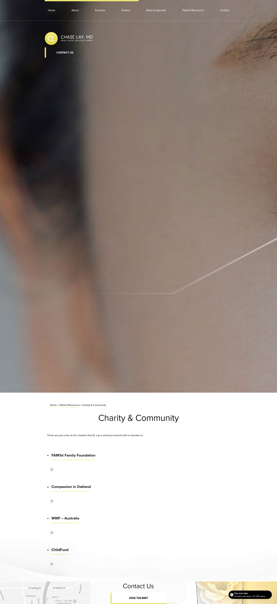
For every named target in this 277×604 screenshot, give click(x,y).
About (75, 10)
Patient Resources (193, 10)
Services (100, 10)
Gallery (126, 10)
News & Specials (156, 10)
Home (51, 10)
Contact (224, 10)
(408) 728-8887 (138, 598)
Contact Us (64, 53)
